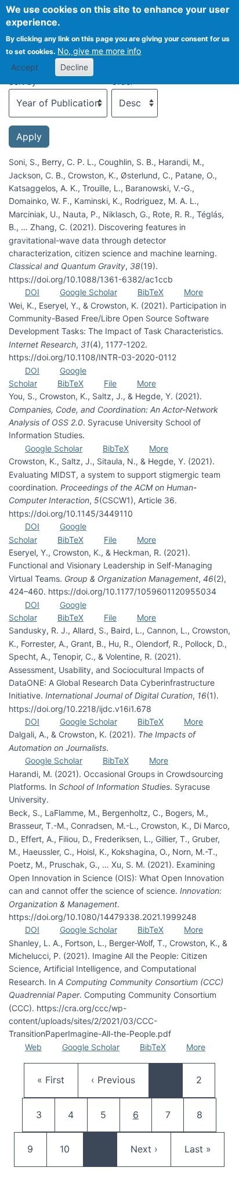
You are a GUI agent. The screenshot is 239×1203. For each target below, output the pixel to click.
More (193, 292)
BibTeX (150, 292)
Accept (24, 67)
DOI (32, 292)
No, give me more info (99, 51)
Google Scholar (88, 292)
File (110, 383)
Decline (74, 67)
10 (70, 1149)
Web (33, 1047)
